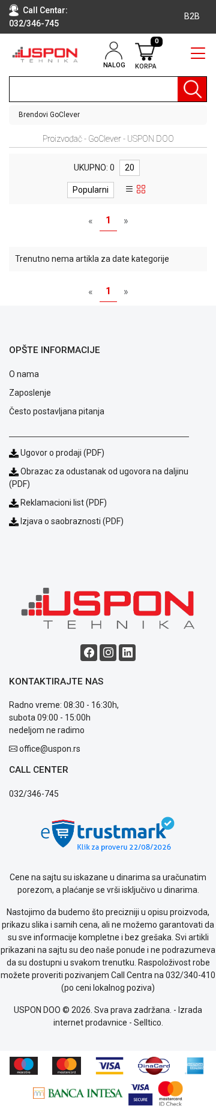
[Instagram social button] (108, 652)
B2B (192, 16)
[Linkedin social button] (127, 652)
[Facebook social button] (88, 652)
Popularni (91, 190)
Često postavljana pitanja (56, 411)
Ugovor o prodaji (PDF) (61, 453)
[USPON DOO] (45, 54)
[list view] (129, 190)
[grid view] (141, 190)
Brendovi (33, 114)
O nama (24, 374)
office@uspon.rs (49, 749)
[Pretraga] (192, 89)
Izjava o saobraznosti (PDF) (72, 521)
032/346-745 (34, 23)
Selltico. (148, 1022)
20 (129, 167)
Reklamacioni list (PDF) (63, 502)
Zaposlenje (30, 392)
